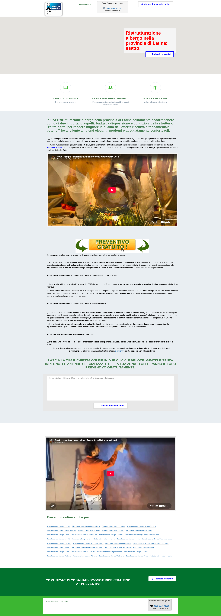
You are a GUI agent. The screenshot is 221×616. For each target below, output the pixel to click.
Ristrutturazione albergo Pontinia (58, 526)
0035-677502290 (114, 8)
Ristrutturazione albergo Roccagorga (118, 547)
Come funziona (85, 4)
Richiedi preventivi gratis (112, 406)
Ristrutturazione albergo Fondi (79, 539)
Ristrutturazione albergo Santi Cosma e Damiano (151, 543)
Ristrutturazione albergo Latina (58, 535)
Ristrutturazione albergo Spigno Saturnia (141, 526)
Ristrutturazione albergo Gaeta (113, 530)
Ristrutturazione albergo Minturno (59, 556)
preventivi (119, 351)
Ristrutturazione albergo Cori (143, 547)
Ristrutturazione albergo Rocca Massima (61, 530)
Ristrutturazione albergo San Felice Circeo (88, 543)
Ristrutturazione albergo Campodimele (86, 526)
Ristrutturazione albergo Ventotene (111, 556)
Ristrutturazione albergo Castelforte (118, 543)
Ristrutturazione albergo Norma (103, 539)
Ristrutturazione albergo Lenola (113, 526)
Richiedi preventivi (161, 54)
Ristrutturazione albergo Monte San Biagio (87, 547)
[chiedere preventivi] (112, 246)
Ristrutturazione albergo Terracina (83, 552)
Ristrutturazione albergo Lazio (161, 556)
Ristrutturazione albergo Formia (128, 539)
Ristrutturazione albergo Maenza (58, 547)
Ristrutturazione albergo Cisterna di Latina (156, 539)
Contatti (64, 602)
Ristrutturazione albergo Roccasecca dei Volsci (142, 535)
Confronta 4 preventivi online (155, 4)
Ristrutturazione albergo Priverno (85, 556)
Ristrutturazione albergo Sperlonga (139, 530)
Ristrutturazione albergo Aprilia (89, 530)
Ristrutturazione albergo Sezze (58, 552)
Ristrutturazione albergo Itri (56, 539)
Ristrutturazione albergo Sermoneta (84, 535)
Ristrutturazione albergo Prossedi (59, 543)
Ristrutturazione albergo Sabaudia (111, 535)
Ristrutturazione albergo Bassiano (109, 552)
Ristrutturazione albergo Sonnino (136, 552)
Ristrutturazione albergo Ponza (137, 556)
